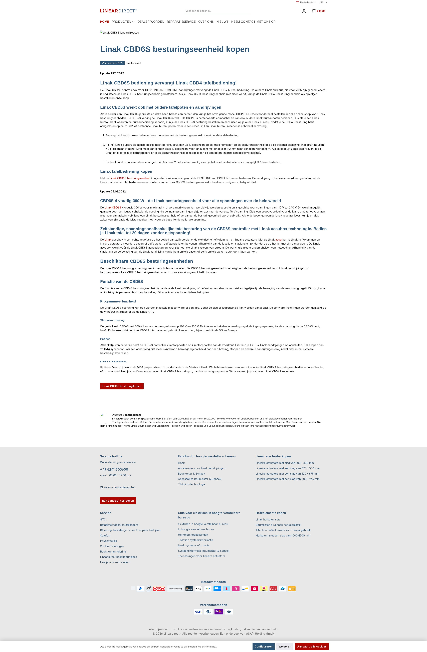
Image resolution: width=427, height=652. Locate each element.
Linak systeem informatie (193, 545)
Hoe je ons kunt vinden (114, 562)
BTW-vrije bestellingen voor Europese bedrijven (130, 530)
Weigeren (285, 646)
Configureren (264, 646)
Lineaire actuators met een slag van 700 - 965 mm (287, 479)
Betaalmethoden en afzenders (119, 524)
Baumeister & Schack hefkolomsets (278, 524)
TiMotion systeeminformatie (195, 540)
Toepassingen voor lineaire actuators (201, 556)
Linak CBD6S (113, 207)
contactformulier (124, 487)
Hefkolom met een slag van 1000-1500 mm (283, 535)
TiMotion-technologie (191, 484)
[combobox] (213, 11)
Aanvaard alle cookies (312, 646)
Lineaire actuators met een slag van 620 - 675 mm (287, 473)
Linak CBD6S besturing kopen (121, 386)
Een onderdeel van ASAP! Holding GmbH (247, 633)
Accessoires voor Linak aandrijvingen (201, 468)
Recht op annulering (113, 551)
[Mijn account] (304, 11)
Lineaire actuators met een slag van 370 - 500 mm (288, 468)
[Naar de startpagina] (118, 11)
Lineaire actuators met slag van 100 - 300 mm (285, 463)
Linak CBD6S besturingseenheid (130, 178)
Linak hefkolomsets (268, 519)
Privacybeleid (108, 540)
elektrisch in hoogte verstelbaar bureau (203, 524)
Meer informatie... (207, 646)
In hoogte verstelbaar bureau (196, 529)
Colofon (105, 535)
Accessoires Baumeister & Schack (199, 479)
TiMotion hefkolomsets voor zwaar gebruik (283, 530)
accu (278, 239)
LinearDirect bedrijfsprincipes (118, 557)
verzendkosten (193, 629)
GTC (103, 519)
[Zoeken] (247, 11)
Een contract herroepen (118, 500)
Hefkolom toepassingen (193, 534)
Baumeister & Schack (191, 473)
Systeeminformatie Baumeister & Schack (203, 550)
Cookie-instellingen (112, 546)
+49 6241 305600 (114, 469)
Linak (108, 239)
